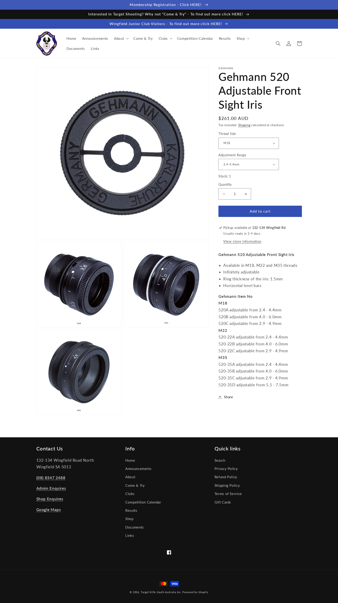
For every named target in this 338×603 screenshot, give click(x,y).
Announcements (138, 468)
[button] (120, 38)
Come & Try (135, 485)
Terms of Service (228, 494)
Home (130, 460)
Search (220, 460)
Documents (134, 527)
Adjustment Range (232, 155)
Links (129, 535)
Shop (129, 519)
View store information (242, 241)
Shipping (244, 125)
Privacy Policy (226, 468)
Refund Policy (226, 477)
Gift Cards (223, 502)
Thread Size (227, 134)
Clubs (130, 494)
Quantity (225, 184)
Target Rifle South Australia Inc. (161, 592)
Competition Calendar (143, 502)
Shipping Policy (227, 485)
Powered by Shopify (195, 592)
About (130, 477)
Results (131, 510)
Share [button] (228, 397)
